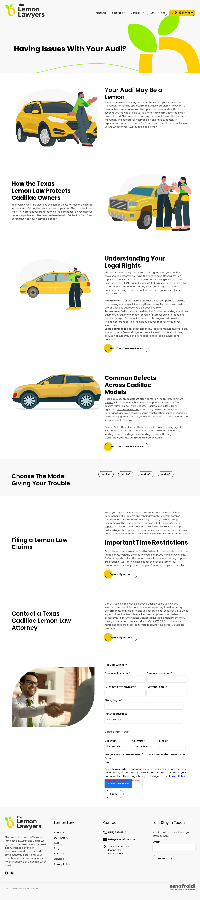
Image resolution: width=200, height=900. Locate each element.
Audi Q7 (165, 474)
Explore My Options (121, 574)
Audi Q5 (145, 474)
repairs (109, 526)
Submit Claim (157, 12)
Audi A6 (125, 474)
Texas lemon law (135, 614)
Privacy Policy (177, 776)
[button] (118, 13)
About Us (101, 13)
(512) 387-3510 (156, 621)
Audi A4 (106, 474)
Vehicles (136, 13)
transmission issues (128, 409)
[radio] (146, 758)
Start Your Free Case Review (127, 348)
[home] (25, 11)
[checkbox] (146, 760)
